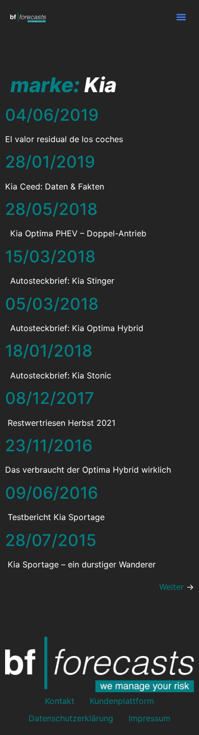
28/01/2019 (50, 162)
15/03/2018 (50, 256)
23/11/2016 (48, 445)
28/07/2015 (50, 540)
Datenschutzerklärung (71, 718)
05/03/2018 (51, 304)
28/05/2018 (51, 209)
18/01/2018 (48, 351)
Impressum (149, 718)
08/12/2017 (49, 398)
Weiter (176, 587)
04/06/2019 (51, 115)
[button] (181, 16)
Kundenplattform (122, 701)
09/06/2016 (51, 493)
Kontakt (59, 701)
